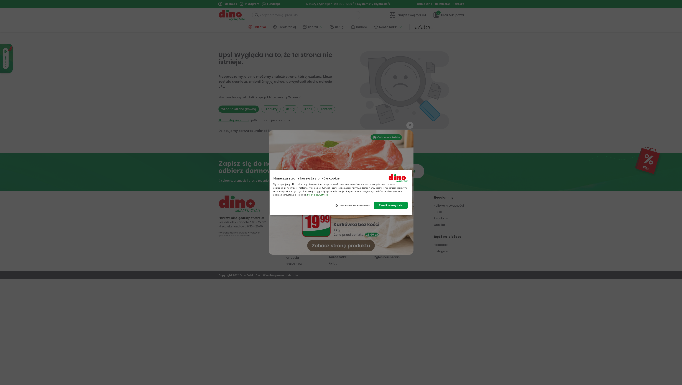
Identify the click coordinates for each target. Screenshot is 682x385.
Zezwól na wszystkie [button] (390, 205)
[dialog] (341, 192)
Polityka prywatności (317, 194)
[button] (353, 205)
